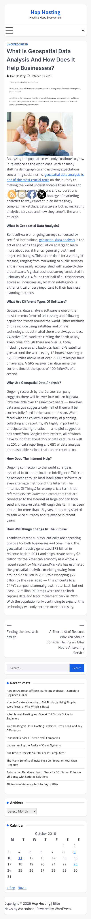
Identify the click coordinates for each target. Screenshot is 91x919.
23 (76, 864)
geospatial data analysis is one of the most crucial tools (45, 177)
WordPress (63, 908)
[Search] (83, 30)
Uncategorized (17, 44)
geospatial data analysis (57, 239)
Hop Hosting (45, 12)
